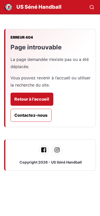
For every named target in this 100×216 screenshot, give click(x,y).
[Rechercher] (92, 7)
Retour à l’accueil (31, 99)
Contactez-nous (30, 115)
